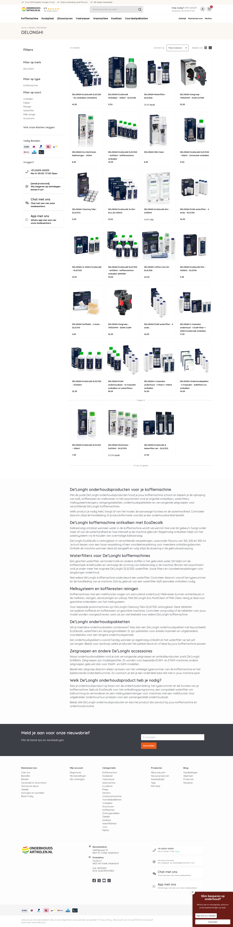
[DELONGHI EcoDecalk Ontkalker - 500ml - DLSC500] (123, 73)
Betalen (25, 779)
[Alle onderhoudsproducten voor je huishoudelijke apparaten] (51, 850)
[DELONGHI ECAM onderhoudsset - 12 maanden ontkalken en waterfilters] (123, 360)
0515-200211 (191, 7)
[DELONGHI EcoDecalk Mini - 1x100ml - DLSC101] (195, 245)
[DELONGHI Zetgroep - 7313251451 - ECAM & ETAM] (195, 73)
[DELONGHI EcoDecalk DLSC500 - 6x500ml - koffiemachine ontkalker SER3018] (123, 245)
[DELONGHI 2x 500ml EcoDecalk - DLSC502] (87, 245)
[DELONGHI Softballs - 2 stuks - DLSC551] (87, 302)
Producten (188, 779)
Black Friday (27, 796)
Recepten (188, 782)
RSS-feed (155, 786)
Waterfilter (28, 110)
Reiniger (27, 106)
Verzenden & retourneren (33, 782)
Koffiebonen (108, 810)
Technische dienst (30, 786)
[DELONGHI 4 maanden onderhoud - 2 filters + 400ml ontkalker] (159, 360)
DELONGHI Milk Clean (154, 152)
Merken (208, 18)
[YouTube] (104, 881)
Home (24, 27)
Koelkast (116, 18)
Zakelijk (182, 18)
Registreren (75, 772)
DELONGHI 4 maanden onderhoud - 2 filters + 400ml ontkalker (158, 384)
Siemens (106, 793)
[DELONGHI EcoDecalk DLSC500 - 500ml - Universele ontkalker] (195, 130)
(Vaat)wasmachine (111, 796)
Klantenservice (195, 18)
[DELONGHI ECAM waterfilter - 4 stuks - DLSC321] (195, 187)
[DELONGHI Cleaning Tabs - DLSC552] (87, 187)
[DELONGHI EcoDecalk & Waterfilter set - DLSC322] (159, 423)
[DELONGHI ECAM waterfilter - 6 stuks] (159, 302)
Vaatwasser (83, 18)
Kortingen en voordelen (32, 793)
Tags (153, 782)
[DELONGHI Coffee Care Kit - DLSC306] (159, 245)
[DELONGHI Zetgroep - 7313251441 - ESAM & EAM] (123, 302)
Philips (105, 789)
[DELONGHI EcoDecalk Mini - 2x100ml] (159, 187)
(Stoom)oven (65, 18)
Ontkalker (28, 99)
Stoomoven (108, 806)
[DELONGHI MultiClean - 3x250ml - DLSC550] (123, 423)
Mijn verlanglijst (77, 779)
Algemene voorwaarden (74, 919)
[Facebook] (94, 881)
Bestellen (25, 776)
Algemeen (188, 776)
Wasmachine (100, 18)
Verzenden (212, 922)
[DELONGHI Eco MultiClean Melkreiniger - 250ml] (87, 130)
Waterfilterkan (109, 823)
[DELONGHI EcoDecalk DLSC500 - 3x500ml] (87, 360)
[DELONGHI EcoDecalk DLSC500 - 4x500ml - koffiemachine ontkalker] (123, 130)
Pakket (26, 102)
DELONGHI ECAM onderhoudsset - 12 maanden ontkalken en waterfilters (122, 384)
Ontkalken (107, 803)
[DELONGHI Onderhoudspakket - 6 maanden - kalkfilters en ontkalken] (195, 360)
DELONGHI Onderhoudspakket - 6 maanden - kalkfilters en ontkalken (194, 384)
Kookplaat (48, 18)
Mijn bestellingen (78, 776)
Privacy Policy (105, 919)
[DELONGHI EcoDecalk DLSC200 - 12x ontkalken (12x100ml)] (87, 73)
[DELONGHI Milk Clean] (159, 130)
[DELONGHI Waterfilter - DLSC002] (159, 73)
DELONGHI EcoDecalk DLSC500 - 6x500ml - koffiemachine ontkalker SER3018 (122, 270)
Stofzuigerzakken (111, 813)
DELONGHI (28, 68)
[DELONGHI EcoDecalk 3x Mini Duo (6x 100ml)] (123, 187)
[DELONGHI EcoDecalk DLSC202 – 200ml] (87, 423)
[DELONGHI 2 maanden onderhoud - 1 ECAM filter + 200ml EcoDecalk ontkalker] (195, 302)
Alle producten (158, 772)
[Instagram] (99, 881)
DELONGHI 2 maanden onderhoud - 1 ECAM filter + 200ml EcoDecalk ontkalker (193, 327)
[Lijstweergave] (205, 48)
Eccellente (107, 786)
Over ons (25, 772)
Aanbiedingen (158, 779)
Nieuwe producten (160, 776)
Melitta (105, 830)
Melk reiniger (29, 114)
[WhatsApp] (109, 881)
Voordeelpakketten (136, 18)
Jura (104, 827)
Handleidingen (190, 772)
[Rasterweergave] (210, 48)
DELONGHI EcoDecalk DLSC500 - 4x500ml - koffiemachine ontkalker (122, 155)
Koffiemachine (29, 18)
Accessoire (28, 118)
